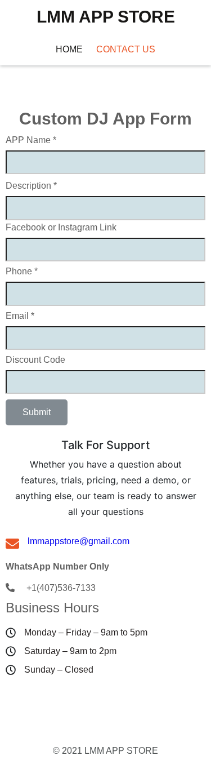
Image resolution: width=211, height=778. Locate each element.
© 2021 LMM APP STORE (105, 750)
